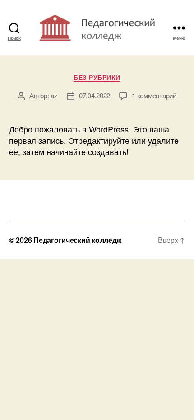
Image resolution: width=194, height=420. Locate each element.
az (54, 95)
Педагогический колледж (77, 240)
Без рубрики (97, 77)
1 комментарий (154, 95)
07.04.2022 (94, 95)
